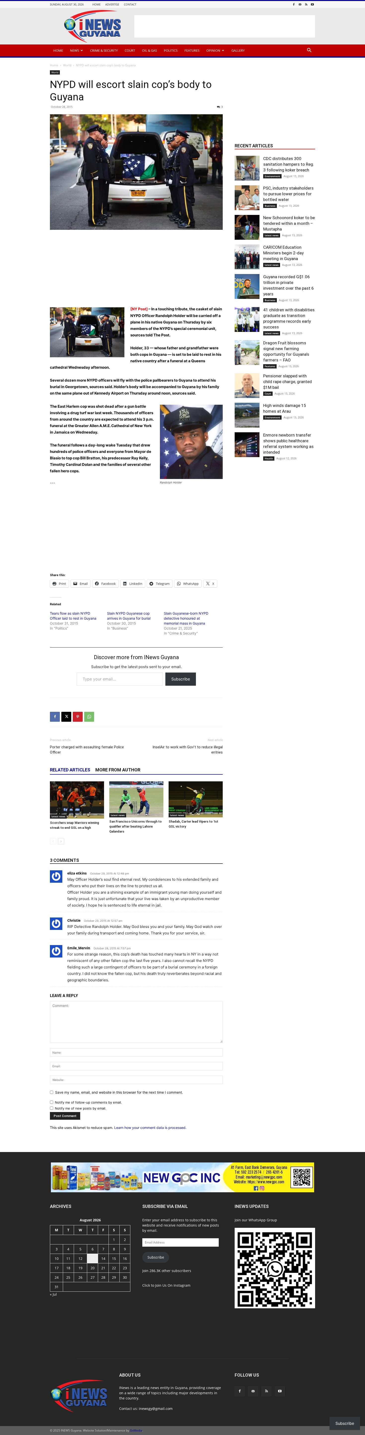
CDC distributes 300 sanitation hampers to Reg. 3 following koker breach (288, 164)
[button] (309, 50)
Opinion (213, 50)
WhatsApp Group (263, 1220)
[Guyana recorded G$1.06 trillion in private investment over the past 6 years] (247, 286)
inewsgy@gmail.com (156, 1408)
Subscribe (180, 679)
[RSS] (306, 4)
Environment (272, 176)
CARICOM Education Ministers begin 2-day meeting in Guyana (283, 253)
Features (191, 50)
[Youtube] (312, 4)
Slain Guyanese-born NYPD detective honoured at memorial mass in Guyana (186, 618)
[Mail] (300, 4)
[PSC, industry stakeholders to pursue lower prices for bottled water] (247, 197)
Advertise (112, 4)
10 (57, 1258)
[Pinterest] (78, 717)
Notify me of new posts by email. (80, 1108)
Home (96, 4)
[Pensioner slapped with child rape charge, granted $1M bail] (247, 385)
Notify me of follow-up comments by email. (88, 1102)
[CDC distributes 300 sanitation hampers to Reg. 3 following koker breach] (247, 168)
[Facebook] (293, 4)
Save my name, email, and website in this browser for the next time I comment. (119, 1092)
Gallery (238, 50)
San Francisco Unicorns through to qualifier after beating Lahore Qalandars (135, 826)
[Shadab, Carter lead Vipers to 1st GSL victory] (196, 799)
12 (80, 1258)
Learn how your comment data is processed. (150, 1127)
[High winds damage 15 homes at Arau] (247, 415)
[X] (66, 717)
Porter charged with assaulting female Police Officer (87, 750)
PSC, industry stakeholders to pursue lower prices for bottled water (288, 194)
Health (269, 458)
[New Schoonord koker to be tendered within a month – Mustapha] (247, 227)
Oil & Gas (149, 50)
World (67, 65)
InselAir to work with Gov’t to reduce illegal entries (187, 750)
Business (270, 205)
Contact (130, 4)
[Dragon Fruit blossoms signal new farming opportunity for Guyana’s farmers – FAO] (247, 352)
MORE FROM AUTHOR (117, 769)
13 (93, 1258)
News (74, 50)
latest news (58, 816)
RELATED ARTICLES (70, 769)
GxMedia (136, 1430)
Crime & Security (104, 50)
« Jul (53, 1294)
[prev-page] (53, 841)
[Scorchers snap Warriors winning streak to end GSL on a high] (77, 800)
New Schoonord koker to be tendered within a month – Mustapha (289, 223)
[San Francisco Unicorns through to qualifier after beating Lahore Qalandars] (136, 799)
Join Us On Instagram (172, 1285)
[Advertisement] (224, 26)
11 (68, 1258)
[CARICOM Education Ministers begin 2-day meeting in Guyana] (247, 256)
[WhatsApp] (89, 717)
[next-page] (61, 841)
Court (130, 50)
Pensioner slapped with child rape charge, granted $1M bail (287, 381)
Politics (171, 50)
